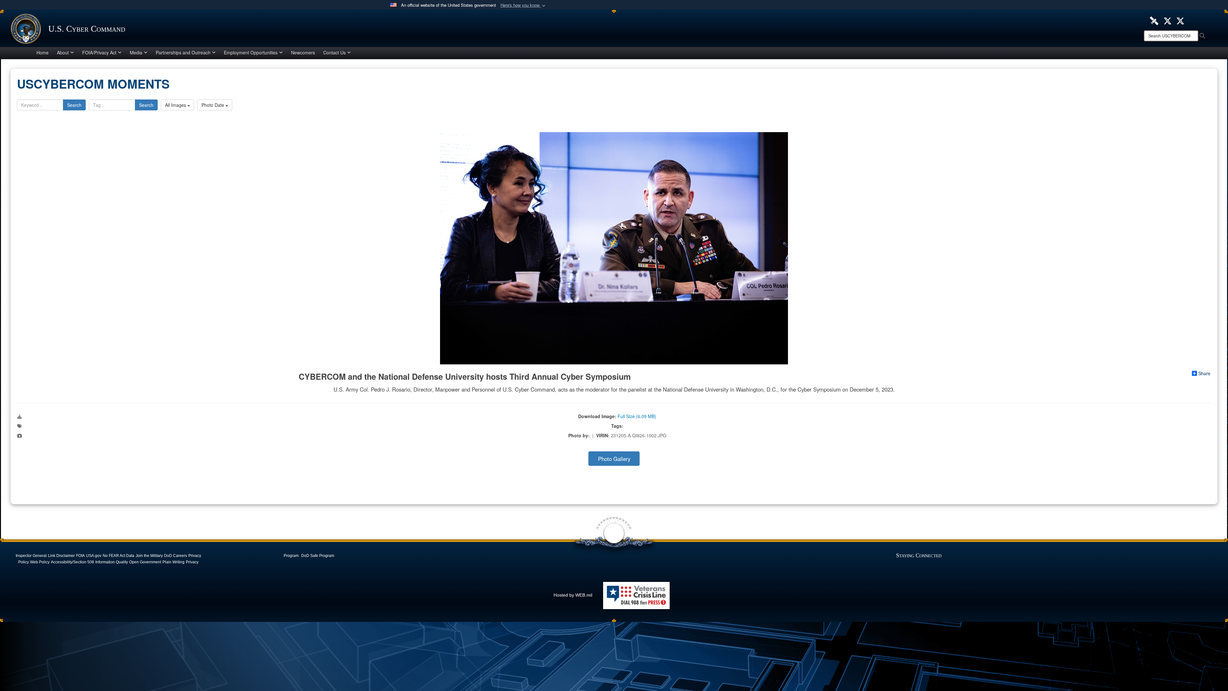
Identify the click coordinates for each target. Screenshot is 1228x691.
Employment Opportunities (251, 52)
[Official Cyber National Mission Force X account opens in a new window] (1180, 20)
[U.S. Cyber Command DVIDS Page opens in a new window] (1154, 20)
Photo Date (213, 105)
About (63, 52)
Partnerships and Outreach (183, 52)
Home (42, 52)
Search (74, 105)
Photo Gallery (614, 459)
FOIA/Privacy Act (99, 52)
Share (1204, 373)
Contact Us (334, 52)
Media (136, 52)
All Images (176, 105)
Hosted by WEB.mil (573, 595)
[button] (523, 5)
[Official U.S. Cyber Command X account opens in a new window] (1167, 20)
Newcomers (303, 52)
